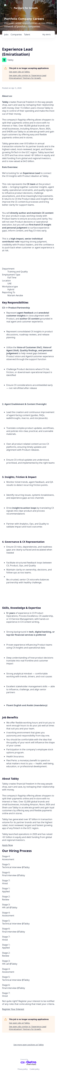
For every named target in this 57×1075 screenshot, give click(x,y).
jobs (6, 34)
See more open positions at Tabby (29, 1044)
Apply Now (7, 845)
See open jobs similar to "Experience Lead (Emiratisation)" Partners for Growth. (27, 76)
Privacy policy (23, 1069)
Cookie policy (34, 1069)
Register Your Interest (13, 1009)
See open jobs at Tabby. (19, 71)
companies (16, 34)
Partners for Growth (26, 8)
